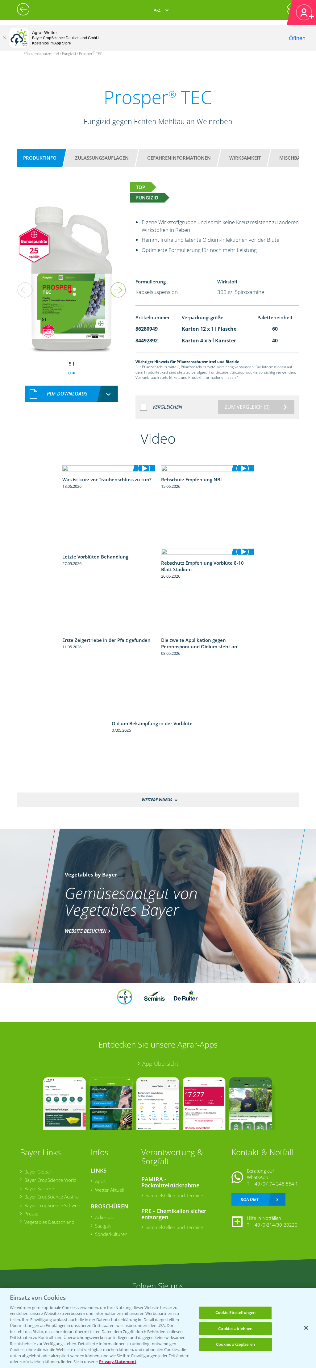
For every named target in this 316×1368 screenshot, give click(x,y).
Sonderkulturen (111, 1234)
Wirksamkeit (245, 158)
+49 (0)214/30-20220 (274, 1225)
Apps (100, 1181)
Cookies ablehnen (235, 1328)
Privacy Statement (117, 1361)
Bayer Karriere (39, 1188)
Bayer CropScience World (50, 1180)
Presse (31, 1214)
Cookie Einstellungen (235, 1312)
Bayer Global (37, 1172)
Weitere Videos (157, 799)
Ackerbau (104, 1217)
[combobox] (71, 394)
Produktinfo (39, 158)
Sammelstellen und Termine (174, 1195)
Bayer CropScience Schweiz (52, 1205)
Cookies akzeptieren (235, 1344)
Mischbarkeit (296, 158)
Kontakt (250, 1199)
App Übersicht (160, 1063)
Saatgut (103, 1226)
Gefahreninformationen (179, 158)
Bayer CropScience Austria (51, 1197)
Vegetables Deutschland (49, 1222)
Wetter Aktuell (109, 1190)
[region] (158, 1328)
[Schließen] (4, 38)
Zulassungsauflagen (102, 158)
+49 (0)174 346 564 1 (275, 1184)
